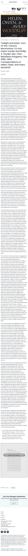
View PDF (3, 74)
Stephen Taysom (5, 71)
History (13, 487)
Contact (3, 515)
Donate (2, 517)
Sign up (14, 503)
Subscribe (24, 2)
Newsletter (3, 519)
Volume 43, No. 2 (14, 40)
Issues (2, 512)
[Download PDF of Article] (26, 4)
